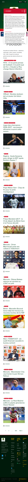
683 (16, 430)
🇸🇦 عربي (18, 463)
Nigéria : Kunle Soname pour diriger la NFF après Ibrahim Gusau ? (13, 158)
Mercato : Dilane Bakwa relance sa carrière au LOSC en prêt (12, 281)
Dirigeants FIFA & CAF (9, 60)
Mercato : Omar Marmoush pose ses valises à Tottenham (11, 246)
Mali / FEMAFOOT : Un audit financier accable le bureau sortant (13, 341)
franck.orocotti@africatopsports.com (24, 447)
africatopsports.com (22, 479)
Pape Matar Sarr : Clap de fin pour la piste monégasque (13, 189)
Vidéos (18, 450)
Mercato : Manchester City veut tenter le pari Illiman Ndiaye (13, 374)
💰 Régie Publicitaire (19, 454)
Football (6, 91)
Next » (21, 430)
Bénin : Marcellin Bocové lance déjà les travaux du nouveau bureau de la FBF (13, 310)
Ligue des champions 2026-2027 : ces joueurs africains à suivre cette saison (12, 128)
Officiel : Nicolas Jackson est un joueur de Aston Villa (13, 96)
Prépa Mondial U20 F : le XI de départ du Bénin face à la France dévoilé (14, 221)
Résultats (19, 448)
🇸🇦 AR (25, 1)
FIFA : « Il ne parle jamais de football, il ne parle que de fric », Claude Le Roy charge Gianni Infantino (13, 66)
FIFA (15, 60)
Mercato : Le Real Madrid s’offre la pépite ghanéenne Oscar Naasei (14, 403)
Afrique (6, 336)
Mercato (10, 91)
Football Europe (12, 122)
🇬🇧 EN (20, 1)
